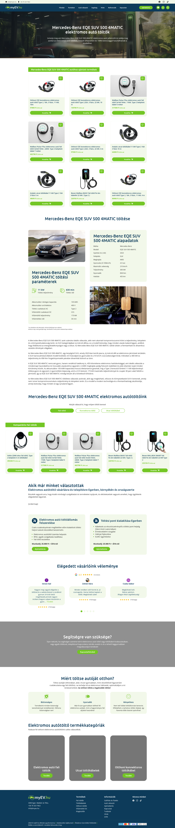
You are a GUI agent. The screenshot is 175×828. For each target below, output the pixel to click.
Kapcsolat (123, 8)
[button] (46, 113)
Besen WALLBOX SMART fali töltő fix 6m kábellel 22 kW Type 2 (154, 457)
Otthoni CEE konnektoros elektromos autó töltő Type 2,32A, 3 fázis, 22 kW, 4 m (87, 148)
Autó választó (83, 8)
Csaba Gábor (128, 583)
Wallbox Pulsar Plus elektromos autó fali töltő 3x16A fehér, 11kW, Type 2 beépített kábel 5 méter (128, 102)
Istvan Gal (46, 583)
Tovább (46, 775)
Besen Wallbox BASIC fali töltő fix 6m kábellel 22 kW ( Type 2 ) (85, 194)
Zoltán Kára (87, 583)
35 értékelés (97, 575)
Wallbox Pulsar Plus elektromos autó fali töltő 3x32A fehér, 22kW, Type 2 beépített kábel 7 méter (46, 149)
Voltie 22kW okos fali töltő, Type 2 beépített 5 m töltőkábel (19, 456)
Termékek (71, 8)
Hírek (103, 8)
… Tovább (49, 601)
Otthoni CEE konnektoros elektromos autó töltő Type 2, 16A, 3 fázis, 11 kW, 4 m (128, 194)
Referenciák (112, 8)
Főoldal (61, 8)
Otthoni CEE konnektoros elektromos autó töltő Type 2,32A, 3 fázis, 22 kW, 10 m (86, 102)
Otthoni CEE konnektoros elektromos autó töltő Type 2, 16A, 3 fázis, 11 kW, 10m (44, 102)
